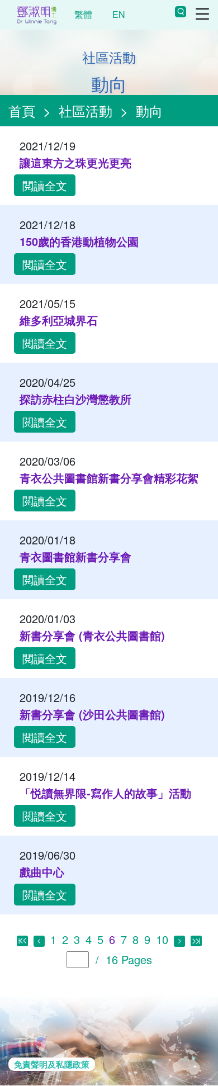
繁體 (83, 14)
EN (119, 14)
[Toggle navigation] (202, 14)
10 (162, 939)
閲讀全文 (44, 185)
